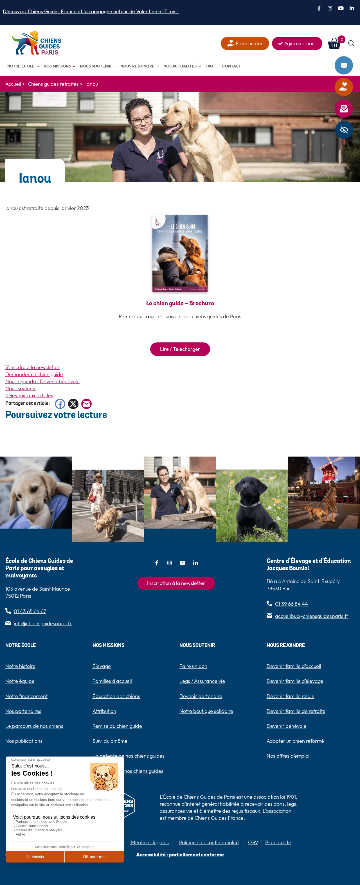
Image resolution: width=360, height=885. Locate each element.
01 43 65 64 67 (30, 611)
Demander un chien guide (34, 374)
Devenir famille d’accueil (294, 666)
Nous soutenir (20, 388)
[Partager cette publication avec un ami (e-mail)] (86, 404)
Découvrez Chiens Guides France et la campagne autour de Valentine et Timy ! (91, 11)
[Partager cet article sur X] (73, 404)
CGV (253, 842)
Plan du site (278, 842)
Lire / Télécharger (180, 349)
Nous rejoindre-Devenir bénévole (42, 381)
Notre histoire (20, 666)
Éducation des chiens (116, 696)
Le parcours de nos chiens (34, 726)
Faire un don (351, 87)
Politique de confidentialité (209, 842)
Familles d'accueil (112, 681)
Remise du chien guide (117, 726)
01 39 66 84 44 (291, 604)
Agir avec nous (300, 43)
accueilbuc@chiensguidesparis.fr (311, 616)
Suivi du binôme (110, 741)
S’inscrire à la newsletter (32, 367)
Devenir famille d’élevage (295, 681)
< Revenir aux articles (29, 395)
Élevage (102, 666)
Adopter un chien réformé (295, 741)
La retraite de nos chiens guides (128, 771)
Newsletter (351, 109)
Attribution (104, 711)
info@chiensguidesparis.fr (43, 623)
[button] (351, 43)
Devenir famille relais (290, 696)
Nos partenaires (23, 711)
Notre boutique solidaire (206, 711)
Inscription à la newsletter (176, 583)
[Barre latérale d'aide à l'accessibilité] (344, 130)
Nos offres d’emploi (288, 756)
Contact (351, 65)
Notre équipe (20, 681)
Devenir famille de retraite (296, 711)
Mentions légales (149, 842)
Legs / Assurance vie (202, 681)
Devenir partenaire (200, 696)
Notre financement (26, 696)
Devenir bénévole (286, 726)
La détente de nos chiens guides (129, 756)
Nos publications (23, 741)
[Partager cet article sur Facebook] (60, 404)
